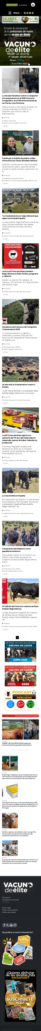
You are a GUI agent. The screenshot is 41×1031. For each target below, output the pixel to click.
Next (23, 637)
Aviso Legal (6, 908)
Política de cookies (9, 912)
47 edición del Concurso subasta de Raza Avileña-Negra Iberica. (20, 607)
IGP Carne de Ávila (12, 391)
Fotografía (11, 349)
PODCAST (31, 180)
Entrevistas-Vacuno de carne (11, 178)
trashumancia (23, 123)
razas (35, 180)
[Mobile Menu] (10, 13)
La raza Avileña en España (13, 496)
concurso (10, 123)
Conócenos (6, 897)
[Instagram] (33, 13)
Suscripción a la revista (10, 900)
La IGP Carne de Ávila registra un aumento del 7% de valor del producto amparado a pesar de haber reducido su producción (19, 439)
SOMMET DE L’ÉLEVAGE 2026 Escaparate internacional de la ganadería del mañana (16, 744)
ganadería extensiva (13, 571)
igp (27, 460)
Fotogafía (16, 123)
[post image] (20, 80)
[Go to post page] (20, 729)
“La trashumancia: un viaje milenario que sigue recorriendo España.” (20, 217)
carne (24, 291)
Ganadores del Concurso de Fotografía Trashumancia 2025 (19, 328)
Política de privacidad (10, 910)
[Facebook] (25, 13)
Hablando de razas (8, 513)
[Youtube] (30, 13)
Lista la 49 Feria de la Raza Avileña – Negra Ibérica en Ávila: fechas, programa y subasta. (20, 273)
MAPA (20, 571)
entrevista (19, 180)
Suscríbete (23, 5)
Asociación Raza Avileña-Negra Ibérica (20, 392)
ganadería (25, 180)
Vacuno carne (12, 121)
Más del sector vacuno (9, 347)
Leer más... (5, 126)
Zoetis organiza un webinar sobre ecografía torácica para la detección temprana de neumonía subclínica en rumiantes (19, 834)
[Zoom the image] (33, 3)
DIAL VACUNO (12, 180)
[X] (27, 13)
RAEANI (25, 617)
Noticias (6, 121)
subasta (35, 626)
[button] (21, 13)
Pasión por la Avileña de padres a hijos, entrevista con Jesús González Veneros (19, 159)
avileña (6, 123)
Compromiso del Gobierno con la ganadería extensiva (16, 550)
